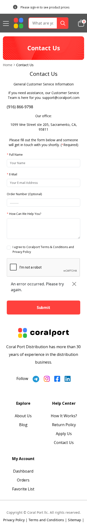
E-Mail (12, 174)
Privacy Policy (22, 252)
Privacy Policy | (15, 520)
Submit (43, 307)
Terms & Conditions (54, 247)
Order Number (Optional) (24, 194)
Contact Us (64, 442)
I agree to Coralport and (43, 249)
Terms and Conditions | (48, 520)
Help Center (64, 403)
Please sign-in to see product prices (45, 7)
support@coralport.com (61, 97)
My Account (23, 458)
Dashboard (23, 471)
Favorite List (23, 489)
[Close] (74, 284)
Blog (23, 424)
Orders (23, 480)
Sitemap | (76, 520)
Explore (23, 403)
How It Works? (64, 415)
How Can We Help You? (24, 214)
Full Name (15, 155)
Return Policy (64, 424)
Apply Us (64, 433)
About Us (23, 415)
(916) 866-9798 (20, 106)
